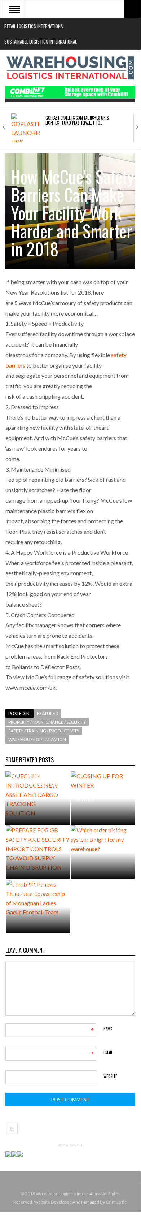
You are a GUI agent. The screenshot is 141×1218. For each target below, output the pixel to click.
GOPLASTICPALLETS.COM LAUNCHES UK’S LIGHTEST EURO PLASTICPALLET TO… (77, 120)
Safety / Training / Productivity (43, 730)
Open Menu (14, 9)
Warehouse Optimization (37, 739)
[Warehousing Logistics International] (70, 68)
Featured (47, 713)
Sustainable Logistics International (40, 41)
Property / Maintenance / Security (47, 722)
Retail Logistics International (34, 26)
